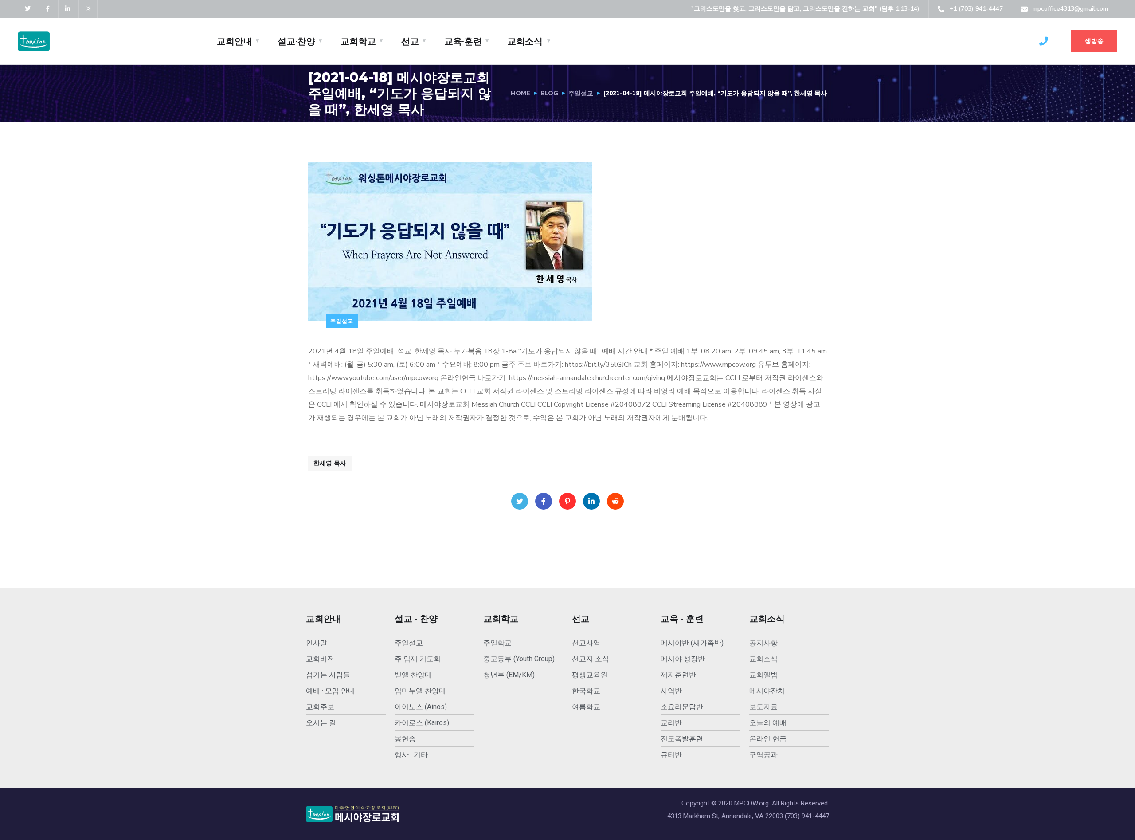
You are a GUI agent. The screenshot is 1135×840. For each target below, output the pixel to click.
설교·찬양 (296, 41)
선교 (410, 41)
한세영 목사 (329, 463)
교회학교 (358, 41)
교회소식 (525, 41)
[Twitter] (519, 501)
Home (520, 93)
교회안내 (234, 41)
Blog (549, 93)
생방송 (1094, 41)
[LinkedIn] (591, 501)
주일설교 (580, 93)
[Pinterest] (567, 501)
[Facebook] (543, 501)
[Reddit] (615, 501)
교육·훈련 (463, 41)
